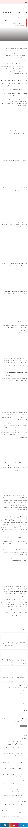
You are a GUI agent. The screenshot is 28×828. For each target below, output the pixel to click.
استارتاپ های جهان (23, 802)
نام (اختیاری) (24, 703)
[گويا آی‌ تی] (14, 2)
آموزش (25, 781)
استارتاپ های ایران (23, 739)
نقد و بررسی (24, 760)
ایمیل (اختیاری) (24, 710)
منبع (26, 619)
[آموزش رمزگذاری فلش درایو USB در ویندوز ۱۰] (14, 34)
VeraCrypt (6, 538)
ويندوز (20, 9)
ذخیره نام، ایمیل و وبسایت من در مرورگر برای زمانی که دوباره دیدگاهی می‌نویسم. (15, 720)
